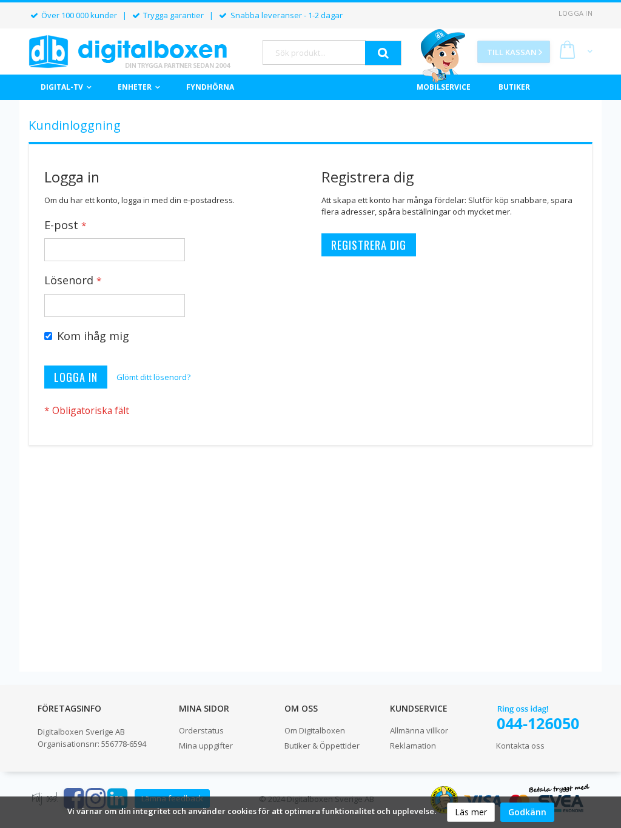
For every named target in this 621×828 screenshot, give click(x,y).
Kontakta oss (520, 745)
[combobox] (314, 52)
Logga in (575, 13)
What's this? (64, 349)
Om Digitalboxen (314, 730)
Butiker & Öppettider (322, 745)
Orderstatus (201, 730)
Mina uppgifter (206, 745)
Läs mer (471, 812)
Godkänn (527, 812)
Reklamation (413, 745)
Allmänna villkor (419, 730)
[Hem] (129, 51)
